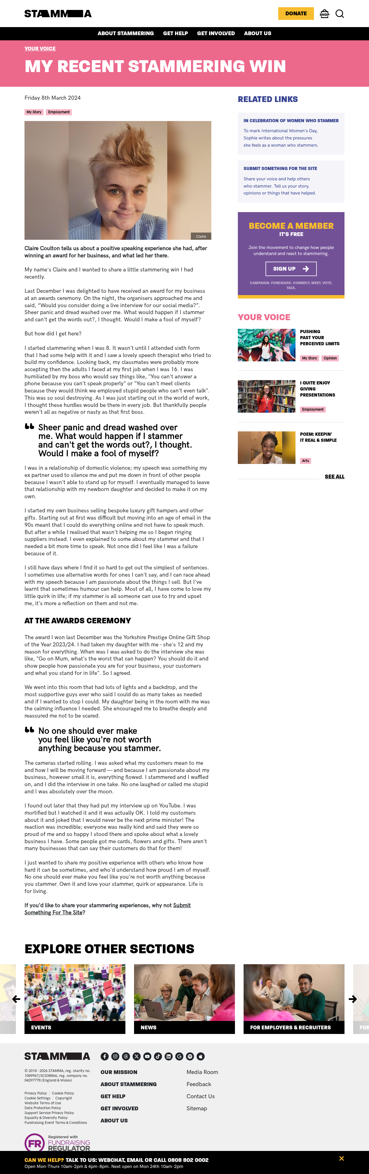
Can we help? (44, 1160)
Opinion (330, 358)
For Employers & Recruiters (290, 1027)
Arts (305, 460)
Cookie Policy (63, 1093)
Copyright (63, 1098)
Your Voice (40, 48)
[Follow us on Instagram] (115, 1056)
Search (340, 13)
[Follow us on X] (137, 1056)
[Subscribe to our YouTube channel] (147, 1056)
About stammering (126, 34)
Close (341, 1158)
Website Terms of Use (43, 1103)
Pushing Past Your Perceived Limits (320, 337)
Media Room (202, 1072)
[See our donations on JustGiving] (179, 1056)
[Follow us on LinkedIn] (169, 1056)
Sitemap (197, 1108)
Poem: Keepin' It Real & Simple (318, 437)
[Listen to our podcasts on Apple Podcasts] (201, 1056)
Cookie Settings (37, 1098)
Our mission (119, 1072)
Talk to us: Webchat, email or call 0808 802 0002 (137, 1160)
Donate (296, 13)
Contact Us (201, 1096)
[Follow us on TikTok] (158, 1056)
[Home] (58, 14)
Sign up (284, 268)
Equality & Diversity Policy (46, 1118)
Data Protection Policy (43, 1108)
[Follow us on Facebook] (105, 1056)
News (149, 1027)
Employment (59, 112)
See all (334, 476)
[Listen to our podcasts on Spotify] (190, 1056)
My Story (34, 112)
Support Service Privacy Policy (49, 1113)
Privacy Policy (36, 1093)
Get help (175, 34)
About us (257, 34)
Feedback (199, 1084)
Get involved (216, 34)
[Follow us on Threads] (126, 1056)
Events (41, 1027)
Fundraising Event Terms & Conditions (56, 1122)
